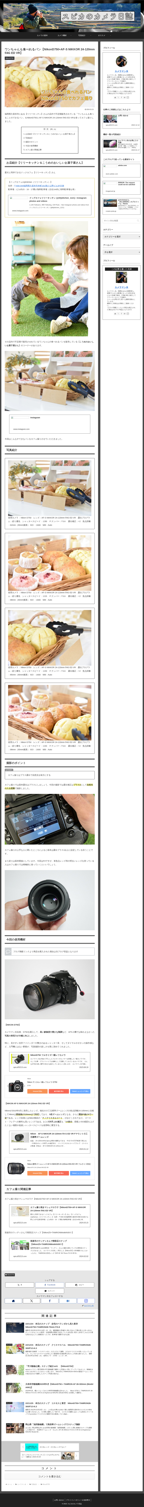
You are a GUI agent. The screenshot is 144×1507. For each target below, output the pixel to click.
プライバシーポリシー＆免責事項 (78, 1500)
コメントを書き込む (49, 1476)
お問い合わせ (59, 1500)
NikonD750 (10, 1275)
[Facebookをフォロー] (49, 1300)
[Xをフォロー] (31, 1300)
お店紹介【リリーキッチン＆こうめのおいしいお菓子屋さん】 (50, 134)
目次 (47, 129)
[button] (79, 1284)
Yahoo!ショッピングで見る (80, 1091)
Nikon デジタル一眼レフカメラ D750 (42, 1082)
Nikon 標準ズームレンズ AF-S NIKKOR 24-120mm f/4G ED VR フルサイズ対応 (59, 1164)
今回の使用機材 (31, 146)
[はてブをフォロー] (68, 1300)
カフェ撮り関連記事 (33, 150)
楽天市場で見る (59, 1091)
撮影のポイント (31, 142)
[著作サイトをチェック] (13, 1300)
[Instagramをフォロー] (86, 1300)
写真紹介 (29, 138)
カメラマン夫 (121, 71)
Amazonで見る (37, 1091)
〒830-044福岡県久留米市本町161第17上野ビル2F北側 (39, 186)
